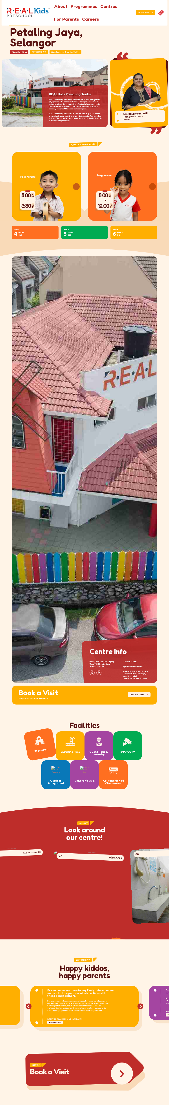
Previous (28, 1006)
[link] (161, 13)
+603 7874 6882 (130, 661)
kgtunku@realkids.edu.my (133, 666)
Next (140, 1006)
